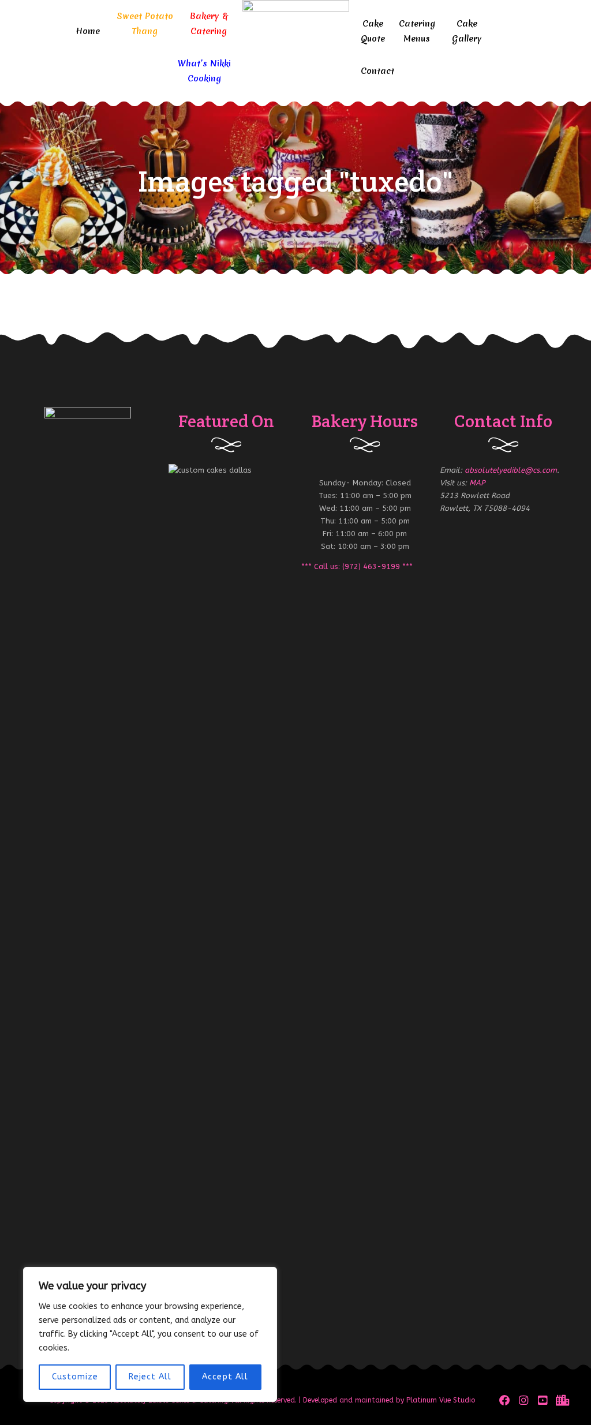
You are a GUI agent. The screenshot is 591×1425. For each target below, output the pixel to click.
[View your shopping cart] (540, 46)
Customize (75, 1377)
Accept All (225, 1377)
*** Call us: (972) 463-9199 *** (357, 566)
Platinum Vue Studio (440, 1400)
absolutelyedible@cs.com (511, 470)
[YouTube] (542, 1400)
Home (88, 31)
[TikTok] (561, 1400)
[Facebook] (504, 1400)
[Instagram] (523, 1400)
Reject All (150, 1377)
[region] (150, 1334)
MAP (477, 482)
